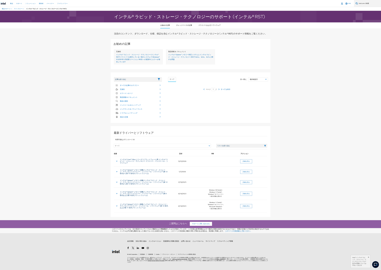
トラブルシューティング (128, 113)
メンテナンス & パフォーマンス (131, 109)
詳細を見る (246, 161)
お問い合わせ (185, 241)
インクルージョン (155, 241)
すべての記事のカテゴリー (129, 85)
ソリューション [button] (30, 3)
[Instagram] (147, 248)
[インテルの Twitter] (133, 248)
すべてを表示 (225, 89)
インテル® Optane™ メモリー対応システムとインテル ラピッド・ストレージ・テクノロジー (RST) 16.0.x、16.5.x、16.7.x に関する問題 (190, 57)
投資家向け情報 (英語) (171, 241)
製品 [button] (11, 3)
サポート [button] (19, 3)
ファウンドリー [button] (62, 3)
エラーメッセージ (126, 93)
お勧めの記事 (165, 25)
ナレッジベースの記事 (184, 25)
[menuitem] (18, 9)
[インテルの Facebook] (128, 248)
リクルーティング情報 (225, 241)
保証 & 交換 (124, 117)
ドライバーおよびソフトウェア (209, 25)
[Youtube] (143, 248)
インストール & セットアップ (130, 105)
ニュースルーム (198, 241)
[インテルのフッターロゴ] (116, 251)
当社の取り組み (141, 241)
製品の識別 (124, 101)
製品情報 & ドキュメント (129, 97)
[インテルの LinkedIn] (138, 248)
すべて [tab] (172, 79)
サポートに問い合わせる (201, 224)
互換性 (122, 89)
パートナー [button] (50, 3)
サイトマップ (210, 241)
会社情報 (130, 241)
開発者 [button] (41, 3)
